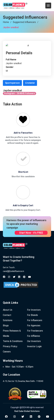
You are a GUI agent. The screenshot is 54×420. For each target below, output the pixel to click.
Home (6, 22)
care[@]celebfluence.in (13, 271)
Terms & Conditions (13, 341)
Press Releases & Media (12, 333)
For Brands (32, 315)
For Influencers (34, 320)
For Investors (34, 309)
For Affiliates (33, 336)
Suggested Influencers (24, 22)
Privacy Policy (10, 346)
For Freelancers (35, 330)
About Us (7, 309)
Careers (7, 351)
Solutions (7, 320)
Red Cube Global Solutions (27, 411)
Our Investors (34, 341)
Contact (7, 315)
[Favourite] (23, 120)
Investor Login (34, 346)
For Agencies (33, 325)
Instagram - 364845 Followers (19, 93)
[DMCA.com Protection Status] (21, 284)
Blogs (6, 325)
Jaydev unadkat (11, 27)
